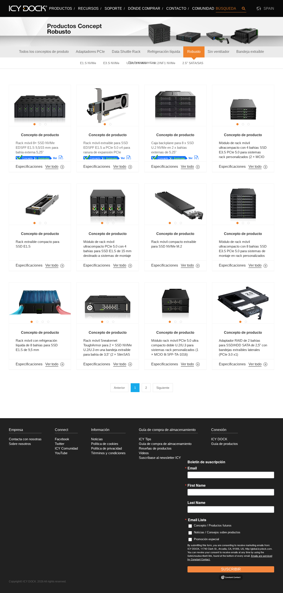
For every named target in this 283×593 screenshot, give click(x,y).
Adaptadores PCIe (90, 51)
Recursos (88, 8)
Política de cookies (104, 444)
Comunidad (203, 8)
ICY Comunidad (66, 448)
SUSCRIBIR (231, 569)
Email (192, 468)
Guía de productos (224, 444)
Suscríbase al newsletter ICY (160, 458)
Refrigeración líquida (163, 51)
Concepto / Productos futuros (212, 525)
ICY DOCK (219, 439)
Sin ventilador (218, 51)
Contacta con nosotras (25, 439)
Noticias (97, 439)
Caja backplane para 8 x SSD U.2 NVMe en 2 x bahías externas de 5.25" (172, 147)
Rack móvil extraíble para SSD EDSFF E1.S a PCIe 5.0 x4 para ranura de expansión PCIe (106, 147)
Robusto (194, 51)
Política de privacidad (106, 448)
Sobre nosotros (20, 444)
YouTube (61, 453)
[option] (40, 105)
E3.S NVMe (111, 63)
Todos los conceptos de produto (44, 51)
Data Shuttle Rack (126, 51)
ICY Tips (145, 439)
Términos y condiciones (108, 453)
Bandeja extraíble (250, 51)
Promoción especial (206, 539)
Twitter (59, 444)
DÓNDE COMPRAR (144, 8)
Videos (144, 453)
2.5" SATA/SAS (192, 63)
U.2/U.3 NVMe (136, 63)
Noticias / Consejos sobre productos (217, 532)
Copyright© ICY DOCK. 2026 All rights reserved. (37, 581)
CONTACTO (176, 8)
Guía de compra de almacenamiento (165, 444)
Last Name (196, 502)
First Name (196, 485)
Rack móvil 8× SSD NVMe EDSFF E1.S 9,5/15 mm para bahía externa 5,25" (37, 147)
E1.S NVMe (88, 63)
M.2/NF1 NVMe (164, 63)
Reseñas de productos (155, 448)
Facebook (62, 439)
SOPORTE (113, 8)
